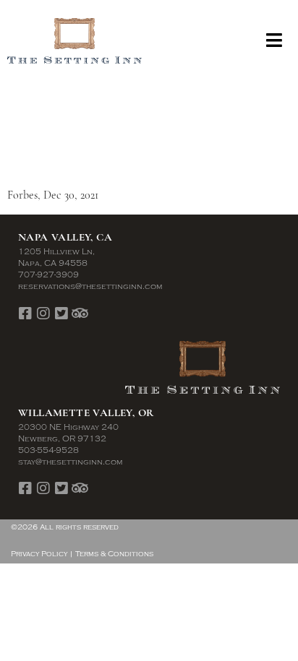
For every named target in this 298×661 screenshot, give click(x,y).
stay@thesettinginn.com (70, 462)
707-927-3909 (48, 275)
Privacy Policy (39, 554)
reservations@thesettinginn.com (90, 286)
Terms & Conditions (114, 554)
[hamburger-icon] (274, 41)
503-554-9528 (48, 450)
